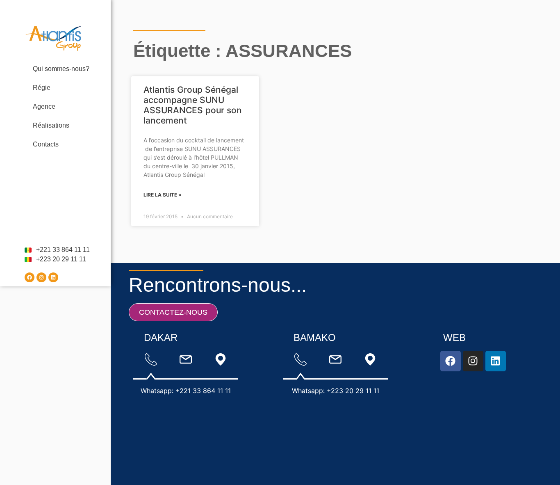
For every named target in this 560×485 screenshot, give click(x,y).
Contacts (46, 144)
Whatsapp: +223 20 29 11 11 (335, 391)
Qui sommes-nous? (61, 68)
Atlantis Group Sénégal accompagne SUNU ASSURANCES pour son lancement (192, 105)
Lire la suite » (162, 195)
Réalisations (51, 125)
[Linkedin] (53, 277)
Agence (44, 106)
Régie (41, 87)
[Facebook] (29, 277)
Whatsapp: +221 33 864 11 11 (186, 391)
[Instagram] (41, 277)
